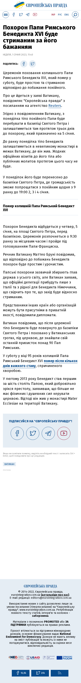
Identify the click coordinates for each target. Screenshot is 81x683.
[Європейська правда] (41, 4)
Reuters (54, 106)
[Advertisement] (40, 511)
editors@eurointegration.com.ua (51, 597)
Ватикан (9, 464)
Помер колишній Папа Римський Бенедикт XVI (39, 208)
